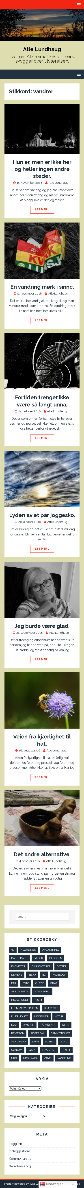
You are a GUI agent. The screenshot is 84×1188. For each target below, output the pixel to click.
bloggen (55, 958)
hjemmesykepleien (24, 1008)
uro (14, 1058)
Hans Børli (42, 991)
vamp (47, 1058)
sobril (49, 1041)
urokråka (30, 1058)
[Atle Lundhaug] (42, 38)
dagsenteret (41, 966)
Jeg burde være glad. (42, 626)
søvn (32, 1049)
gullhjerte (19, 991)
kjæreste (51, 1008)
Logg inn (15, 1144)
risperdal (37, 1033)
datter (62, 966)
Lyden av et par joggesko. (42, 515)
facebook (59, 974)
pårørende (48, 1024)
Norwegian (54, 1184)
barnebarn (19, 958)
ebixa (32, 974)
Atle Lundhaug (59, 182)
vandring (64, 1058)
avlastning (50, 949)
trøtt (66, 1049)
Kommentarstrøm (21, 1158)
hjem (38, 999)
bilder (38, 958)
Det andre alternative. (42, 854)
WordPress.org (20, 1166)
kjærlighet (19, 1016)
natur (59, 1016)
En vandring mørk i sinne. (42, 287)
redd (65, 1024)
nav (14, 1024)
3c (12, 949)
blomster (18, 966)
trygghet (49, 1049)
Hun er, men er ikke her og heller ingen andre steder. (42, 169)
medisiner (41, 1016)
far (13, 983)
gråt (53, 983)
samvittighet (60, 1033)
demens (16, 974)
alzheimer (28, 949)
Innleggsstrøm (19, 1151)
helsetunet (19, 999)
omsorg (28, 1024)
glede (39, 983)
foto (25, 983)
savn (35, 1041)
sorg (64, 1041)
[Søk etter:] (42, 917)
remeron (17, 1033)
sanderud (18, 1041)
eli (44, 974)
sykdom (16, 1049)
